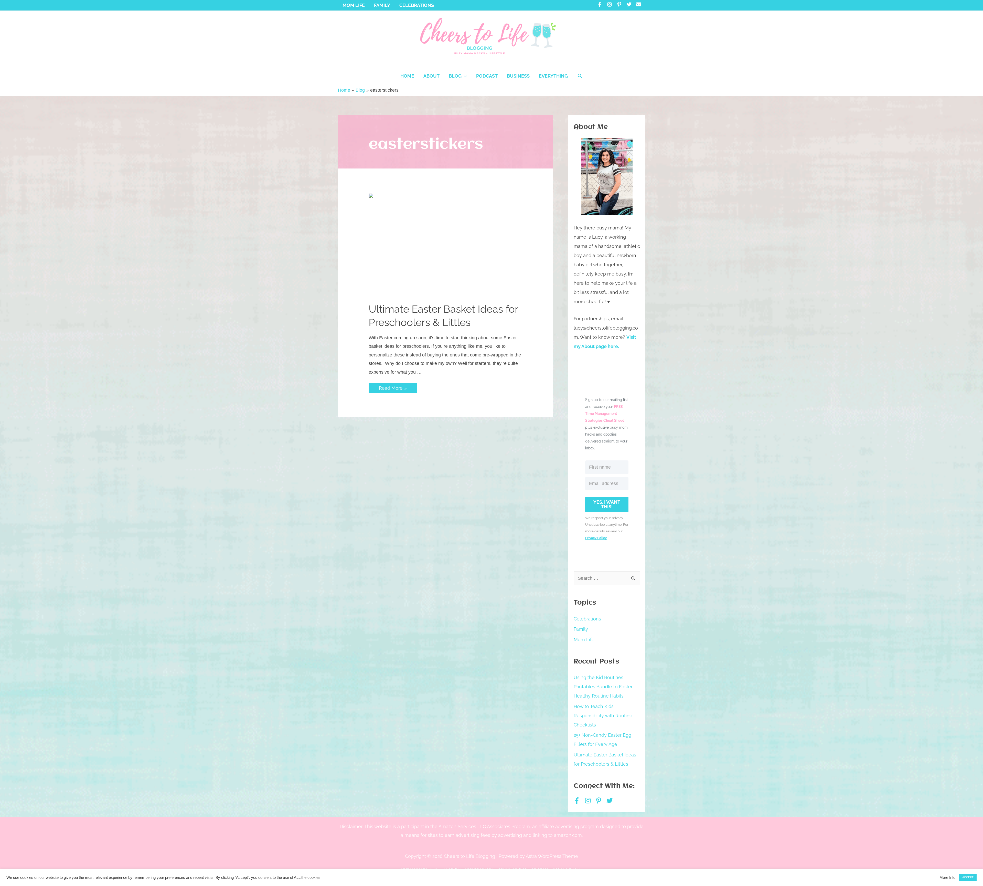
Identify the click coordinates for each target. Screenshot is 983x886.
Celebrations (587, 618)
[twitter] (630, 4)
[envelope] (639, 4)
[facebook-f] (601, 4)
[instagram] (611, 4)
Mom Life (584, 639)
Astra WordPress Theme (552, 856)
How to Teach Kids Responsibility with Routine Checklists (603, 715)
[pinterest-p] (621, 4)
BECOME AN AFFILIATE (557, 869)
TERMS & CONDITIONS (468, 869)
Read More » (393, 388)
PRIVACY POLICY (419, 869)
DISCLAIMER (512, 869)
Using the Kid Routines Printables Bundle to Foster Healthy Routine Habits (603, 687)
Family (581, 629)
